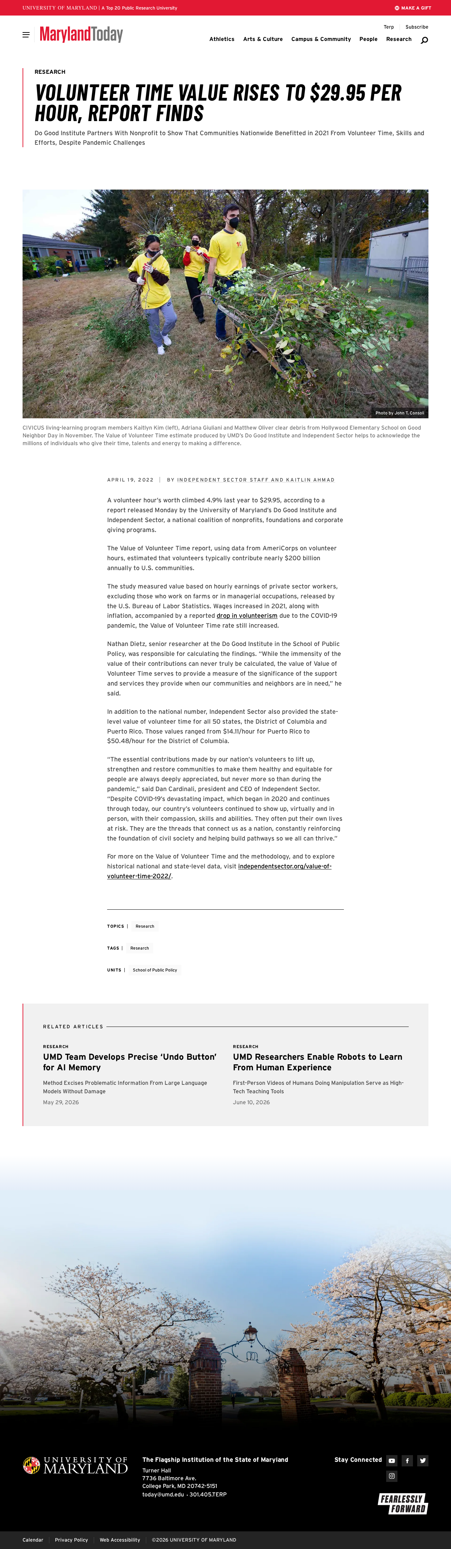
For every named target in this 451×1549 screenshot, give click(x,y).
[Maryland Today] (81, 34)
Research (145, 926)
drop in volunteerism (247, 615)
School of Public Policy (155, 970)
